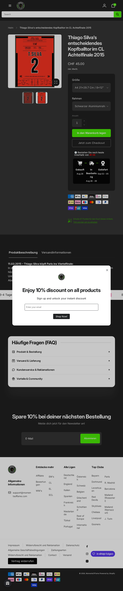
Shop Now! (61, 316)
